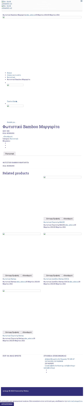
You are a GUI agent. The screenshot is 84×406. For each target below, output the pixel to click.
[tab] (10, 154)
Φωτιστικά (11, 77)
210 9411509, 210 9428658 (54, 361)
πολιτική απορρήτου (74, 401)
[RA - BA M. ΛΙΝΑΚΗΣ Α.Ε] (7, 3)
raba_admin (30, 15)
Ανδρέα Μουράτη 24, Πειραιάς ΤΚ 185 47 (60, 359)
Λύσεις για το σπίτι (14, 75)
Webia (26, 391)
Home (9, 73)
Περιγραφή (9, 154)
